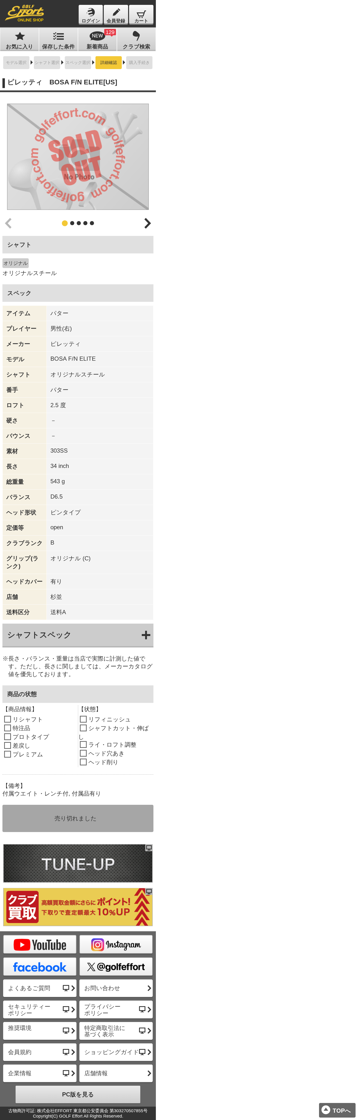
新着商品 (100, 39)
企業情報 (19, 1073)
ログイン (91, 20)
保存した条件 (58, 47)
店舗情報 (96, 1073)
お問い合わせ (102, 988)
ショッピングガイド (111, 1052)
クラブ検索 (136, 47)
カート (141, 20)
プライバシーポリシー (102, 1009)
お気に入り (19, 47)
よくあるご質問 (29, 988)
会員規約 (19, 1052)
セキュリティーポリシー (29, 1009)
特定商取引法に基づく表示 (104, 1031)
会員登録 (116, 20)
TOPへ (342, 1110)
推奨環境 (19, 1028)
